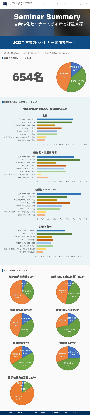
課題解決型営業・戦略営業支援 (22, 3)
